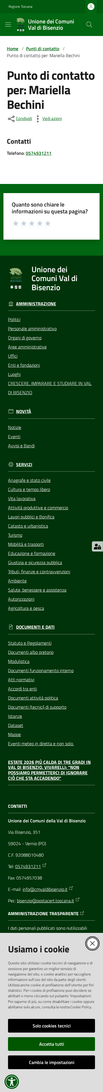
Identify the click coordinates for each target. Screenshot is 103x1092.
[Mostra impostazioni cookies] (97, 546)
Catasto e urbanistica (28, 525)
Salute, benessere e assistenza (37, 589)
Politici (14, 319)
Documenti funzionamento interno (41, 670)
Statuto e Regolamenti (30, 643)
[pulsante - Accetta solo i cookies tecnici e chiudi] (92, 943)
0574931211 (39, 153)
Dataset (15, 725)
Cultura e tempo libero (29, 489)
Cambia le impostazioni (51, 1062)
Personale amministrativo (32, 328)
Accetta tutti (51, 1044)
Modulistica (18, 661)
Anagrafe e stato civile (29, 480)
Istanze (15, 716)
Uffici (12, 355)
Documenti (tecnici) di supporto (37, 707)
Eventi (14, 436)
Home (12, 48)
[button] (89, 24)
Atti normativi (21, 679)
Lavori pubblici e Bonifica (31, 516)
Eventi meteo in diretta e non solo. (41, 743)
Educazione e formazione (31, 553)
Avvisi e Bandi (21, 445)
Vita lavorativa (21, 498)
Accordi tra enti (22, 688)
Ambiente (17, 580)
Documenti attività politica (33, 697)
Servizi (24, 464)
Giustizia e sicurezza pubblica (35, 562)
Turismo (15, 535)
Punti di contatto (42, 48)
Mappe (14, 734)
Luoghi (14, 374)
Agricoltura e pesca (26, 608)
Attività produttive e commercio (38, 507)
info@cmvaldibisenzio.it (45, 889)
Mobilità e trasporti (26, 544)
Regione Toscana (20, 6)
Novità (23, 411)
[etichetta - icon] (16, 223)
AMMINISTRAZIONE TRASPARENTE (43, 913)
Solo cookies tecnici (52, 1025)
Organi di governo (24, 337)
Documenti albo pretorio (31, 652)
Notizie (14, 427)
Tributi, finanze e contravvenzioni (39, 571)
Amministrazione (36, 303)
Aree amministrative (27, 346)
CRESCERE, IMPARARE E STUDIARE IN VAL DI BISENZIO (50, 388)
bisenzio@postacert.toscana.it (45, 900)
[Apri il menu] (8, 24)
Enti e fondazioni (24, 365)
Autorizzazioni (21, 599)
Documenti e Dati (35, 627)
